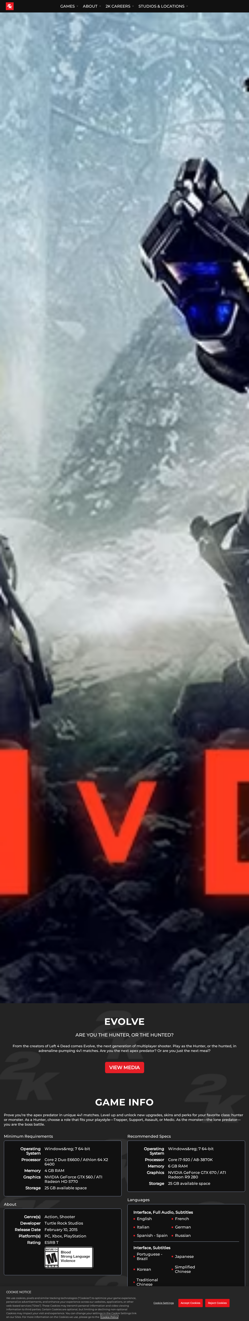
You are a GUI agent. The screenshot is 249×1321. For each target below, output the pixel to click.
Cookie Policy (109, 1316)
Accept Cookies (190, 1302)
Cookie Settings (163, 1302)
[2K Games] (17, 6)
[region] (124, 1303)
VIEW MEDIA (124, 1067)
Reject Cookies (217, 1302)
